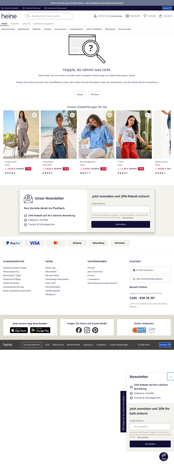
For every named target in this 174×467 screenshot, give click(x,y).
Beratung (110, 29)
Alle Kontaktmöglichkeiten (149, 278)
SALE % (26, 23)
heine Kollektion (94, 29)
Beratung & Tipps (12, 275)
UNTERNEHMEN (97, 261)
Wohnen (15, 23)
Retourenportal (11, 271)
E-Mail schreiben (143, 271)
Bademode (23, 29)
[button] (168, 135)
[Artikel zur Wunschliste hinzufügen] (34, 115)
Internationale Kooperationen (102, 283)
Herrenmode (124, 29)
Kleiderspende (52, 290)
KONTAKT (135, 261)
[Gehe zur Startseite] (9, 15)
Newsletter (51, 271)
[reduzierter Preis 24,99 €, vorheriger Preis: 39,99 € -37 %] (96, 134)
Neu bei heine (52, 275)
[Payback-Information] (165, 345)
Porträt (91, 267)
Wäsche (36, 29)
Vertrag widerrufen (32, 345)
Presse (91, 275)
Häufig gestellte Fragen (15, 267)
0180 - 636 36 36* (142, 298)
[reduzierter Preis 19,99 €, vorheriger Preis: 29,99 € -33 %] (21, 134)
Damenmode (8, 29)
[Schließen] (171, 376)
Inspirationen (76, 29)
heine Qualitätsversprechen (17, 290)
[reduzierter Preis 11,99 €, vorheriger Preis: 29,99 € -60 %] (134, 134)
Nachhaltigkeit (52, 286)
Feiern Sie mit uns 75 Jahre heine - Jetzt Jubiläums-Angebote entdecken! (87, 2)
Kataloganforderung (13, 286)
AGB (47, 345)
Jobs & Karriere (95, 271)
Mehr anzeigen (142, 437)
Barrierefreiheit (73, 345)
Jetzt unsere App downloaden (30, 323)
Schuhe (47, 29)
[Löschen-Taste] (70, 16)
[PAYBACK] (167, 8)
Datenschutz (58, 345)
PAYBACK (50, 294)
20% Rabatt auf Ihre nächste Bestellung (123, 413)
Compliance (94, 279)
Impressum (88, 345)
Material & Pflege (12, 279)
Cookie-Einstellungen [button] (119, 345)
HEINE (49, 261)
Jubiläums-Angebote (43, 23)
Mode (4, 23)
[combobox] (55, 16)
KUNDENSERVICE (13, 261)
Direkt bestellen (11, 283)
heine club (50, 267)
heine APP (50, 283)
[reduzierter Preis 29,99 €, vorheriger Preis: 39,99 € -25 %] (59, 134)
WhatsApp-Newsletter (57, 279)
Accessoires (61, 29)
